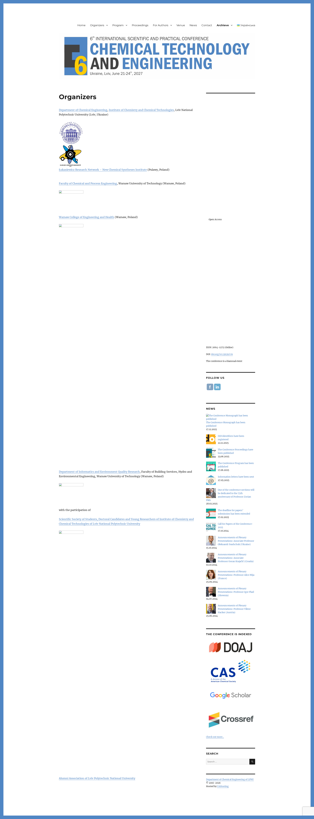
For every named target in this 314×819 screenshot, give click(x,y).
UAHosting (223, 786)
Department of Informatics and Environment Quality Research (99, 471)
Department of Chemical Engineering (83, 110)
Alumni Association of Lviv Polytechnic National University (97, 778)
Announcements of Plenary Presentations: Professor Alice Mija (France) (236, 575)
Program (118, 25)
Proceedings (140, 25)
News (193, 25)
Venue (180, 25)
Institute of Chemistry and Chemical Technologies (141, 110)
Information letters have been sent (236, 476)
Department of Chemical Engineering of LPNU (230, 779)
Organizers (97, 25)
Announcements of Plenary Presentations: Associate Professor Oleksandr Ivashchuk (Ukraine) (236, 541)
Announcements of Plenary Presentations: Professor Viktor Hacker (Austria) (234, 609)
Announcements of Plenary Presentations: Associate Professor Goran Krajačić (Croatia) (236, 558)
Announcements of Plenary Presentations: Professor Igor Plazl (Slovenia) (236, 592)
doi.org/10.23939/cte (222, 354)
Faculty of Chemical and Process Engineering (88, 183)
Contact (206, 25)
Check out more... (215, 737)
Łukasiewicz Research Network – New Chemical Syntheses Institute (103, 169)
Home (81, 25)
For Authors (160, 25)
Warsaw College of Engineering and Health (86, 217)
